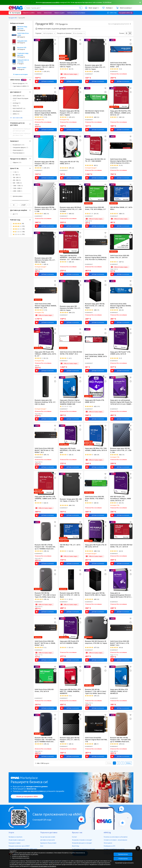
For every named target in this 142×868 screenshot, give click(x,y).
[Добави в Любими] (55, 40)
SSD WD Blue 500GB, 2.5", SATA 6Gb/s (121, 208)
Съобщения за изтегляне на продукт (83, 849)
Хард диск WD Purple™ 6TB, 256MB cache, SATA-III (120, 353)
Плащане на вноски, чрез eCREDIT (19, 846)
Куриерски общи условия (48, 843)
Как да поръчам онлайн (47, 837)
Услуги (11, 832)
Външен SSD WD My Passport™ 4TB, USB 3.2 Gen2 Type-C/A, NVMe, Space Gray (45, 595)
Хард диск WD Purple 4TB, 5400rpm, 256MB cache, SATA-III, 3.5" (45, 354)
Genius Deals (48, 13)
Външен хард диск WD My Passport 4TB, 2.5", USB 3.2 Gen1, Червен (69, 113)
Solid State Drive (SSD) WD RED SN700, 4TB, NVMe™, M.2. (71, 353)
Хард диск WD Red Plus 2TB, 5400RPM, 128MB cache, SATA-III (46, 498)
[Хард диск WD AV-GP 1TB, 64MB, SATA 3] (71, 147)
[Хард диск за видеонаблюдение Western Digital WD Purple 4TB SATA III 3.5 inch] (121, 579)
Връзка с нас (77, 832)
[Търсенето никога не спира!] (16, 8)
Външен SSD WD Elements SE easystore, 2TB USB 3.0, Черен (96, 642)
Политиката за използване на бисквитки (43, 866)
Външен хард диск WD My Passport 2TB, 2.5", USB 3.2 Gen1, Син (44, 163)
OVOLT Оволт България (20, 99)
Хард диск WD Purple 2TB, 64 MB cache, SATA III (95, 546)
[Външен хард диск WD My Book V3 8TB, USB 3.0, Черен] (96, 579)
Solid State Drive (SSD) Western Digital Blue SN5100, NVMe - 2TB (120, 65)
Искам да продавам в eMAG (27, 796)
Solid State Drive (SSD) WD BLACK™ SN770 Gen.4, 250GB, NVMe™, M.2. (45, 643)
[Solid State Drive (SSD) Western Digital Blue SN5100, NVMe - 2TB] (121, 49)
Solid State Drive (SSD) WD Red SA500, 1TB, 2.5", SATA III (121, 546)
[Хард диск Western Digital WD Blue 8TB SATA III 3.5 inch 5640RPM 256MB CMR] (71, 386)
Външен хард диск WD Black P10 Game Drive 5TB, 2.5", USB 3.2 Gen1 (70, 209)
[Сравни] (55, 44)
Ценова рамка (17, 196)
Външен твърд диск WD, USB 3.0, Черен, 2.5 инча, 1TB (71, 500)
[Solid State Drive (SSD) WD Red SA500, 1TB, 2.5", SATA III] (121, 531)
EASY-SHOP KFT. (19, 108)
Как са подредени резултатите (118, 24)
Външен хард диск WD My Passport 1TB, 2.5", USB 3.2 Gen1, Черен (44, 67)
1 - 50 (16, 172)
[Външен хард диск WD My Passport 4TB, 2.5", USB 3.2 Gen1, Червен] (71, 97)
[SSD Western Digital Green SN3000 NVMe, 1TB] (96, 97)
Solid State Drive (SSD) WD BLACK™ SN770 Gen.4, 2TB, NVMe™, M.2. (119, 643)
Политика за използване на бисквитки (115, 837)
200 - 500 (17, 180)
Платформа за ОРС (109, 846)
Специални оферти (20, 147)
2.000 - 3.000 (17, 191)
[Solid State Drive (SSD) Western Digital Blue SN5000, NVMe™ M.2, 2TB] (121, 290)
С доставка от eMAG (21, 86)
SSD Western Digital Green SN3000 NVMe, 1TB (94, 112)
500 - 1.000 (17, 183)
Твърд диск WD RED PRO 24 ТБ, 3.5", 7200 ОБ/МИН (95, 160)
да (15, 214)
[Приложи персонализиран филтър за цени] (29, 205)
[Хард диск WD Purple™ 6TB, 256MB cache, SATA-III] (121, 338)
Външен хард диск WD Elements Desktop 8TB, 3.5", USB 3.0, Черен (70, 65)
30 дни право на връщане (17, 840)
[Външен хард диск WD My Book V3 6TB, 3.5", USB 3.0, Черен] (96, 290)
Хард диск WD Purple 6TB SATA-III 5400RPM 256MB (69, 642)
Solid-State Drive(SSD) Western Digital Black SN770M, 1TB (96, 740)
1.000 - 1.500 (18, 185)
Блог (41, 846)
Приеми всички (123, 854)
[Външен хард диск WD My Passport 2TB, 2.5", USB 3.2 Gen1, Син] (46, 147)
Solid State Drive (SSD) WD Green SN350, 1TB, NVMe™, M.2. (94, 498)
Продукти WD (13, 18)
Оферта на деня (59, 13)
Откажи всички (123, 858)
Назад (109, 763)
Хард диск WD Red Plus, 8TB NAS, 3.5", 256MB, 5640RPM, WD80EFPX (70, 691)
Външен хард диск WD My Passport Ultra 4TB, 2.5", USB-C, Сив (45, 209)
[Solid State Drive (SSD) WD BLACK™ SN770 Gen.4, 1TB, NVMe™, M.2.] (46, 434)
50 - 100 (16, 175)
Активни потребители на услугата (114, 849)
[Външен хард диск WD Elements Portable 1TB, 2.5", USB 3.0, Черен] (71, 291)
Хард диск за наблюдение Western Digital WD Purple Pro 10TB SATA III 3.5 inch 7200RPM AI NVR (121, 402)
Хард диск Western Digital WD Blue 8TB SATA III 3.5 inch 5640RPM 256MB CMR (70, 402)
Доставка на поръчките (47, 840)
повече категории (21, 74)
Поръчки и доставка (48, 832)
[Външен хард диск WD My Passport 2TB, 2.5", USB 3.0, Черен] (71, 724)
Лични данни (108, 843)
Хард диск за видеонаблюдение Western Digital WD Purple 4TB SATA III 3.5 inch (121, 595)
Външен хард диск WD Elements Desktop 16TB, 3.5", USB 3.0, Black (45, 402)
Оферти (17, 162)
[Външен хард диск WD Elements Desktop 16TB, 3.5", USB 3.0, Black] (46, 386)
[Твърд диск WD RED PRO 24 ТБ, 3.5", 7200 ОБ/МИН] (96, 145)
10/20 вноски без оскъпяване (76, 13)
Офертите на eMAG (29, 13)
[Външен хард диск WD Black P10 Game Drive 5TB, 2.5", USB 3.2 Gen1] (71, 193)
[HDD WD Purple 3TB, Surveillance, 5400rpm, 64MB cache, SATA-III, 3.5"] (121, 483)
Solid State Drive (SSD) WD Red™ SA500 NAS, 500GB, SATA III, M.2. (96, 356)
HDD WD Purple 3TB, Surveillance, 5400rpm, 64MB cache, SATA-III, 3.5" (120, 498)
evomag (16, 103)
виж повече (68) (17, 118)
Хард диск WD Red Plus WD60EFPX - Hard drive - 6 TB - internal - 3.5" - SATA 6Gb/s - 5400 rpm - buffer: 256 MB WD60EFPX (71, 257)
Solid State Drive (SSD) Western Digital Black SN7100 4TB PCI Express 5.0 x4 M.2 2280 (121, 161)
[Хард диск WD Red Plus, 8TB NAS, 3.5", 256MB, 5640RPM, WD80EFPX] (71, 676)
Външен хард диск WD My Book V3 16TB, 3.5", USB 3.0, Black (70, 595)
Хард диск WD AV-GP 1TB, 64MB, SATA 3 (69, 163)
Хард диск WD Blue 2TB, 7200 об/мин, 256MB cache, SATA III (96, 449)
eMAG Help (113, 13)
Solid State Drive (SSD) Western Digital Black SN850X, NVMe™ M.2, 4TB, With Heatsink (46, 113)
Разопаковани (18, 153)
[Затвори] (140, 2)
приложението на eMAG (50, 2)
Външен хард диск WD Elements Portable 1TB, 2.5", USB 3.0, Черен (70, 308)
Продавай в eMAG (124, 13)
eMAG (16, 114)
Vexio (16, 106)
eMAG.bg (107, 832)
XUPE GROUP (18, 96)
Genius (39, 13)
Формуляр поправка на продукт (82, 840)
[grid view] (130, 33)
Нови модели (18, 150)
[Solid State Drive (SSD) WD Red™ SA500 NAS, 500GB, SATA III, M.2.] (96, 340)
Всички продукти (20, 83)
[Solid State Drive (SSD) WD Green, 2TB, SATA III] (46, 676)
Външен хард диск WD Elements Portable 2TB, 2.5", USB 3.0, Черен (95, 67)
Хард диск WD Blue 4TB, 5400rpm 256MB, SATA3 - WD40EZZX (119, 691)
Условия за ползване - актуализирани (115, 840)
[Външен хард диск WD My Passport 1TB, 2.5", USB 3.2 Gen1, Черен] (46, 50)
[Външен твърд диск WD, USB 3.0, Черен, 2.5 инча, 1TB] (71, 484)
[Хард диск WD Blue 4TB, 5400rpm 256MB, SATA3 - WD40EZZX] (121, 676)
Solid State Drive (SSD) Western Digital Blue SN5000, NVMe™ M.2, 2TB (120, 306)
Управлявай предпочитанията (123, 863)
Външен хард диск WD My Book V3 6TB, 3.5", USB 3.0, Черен (95, 306)
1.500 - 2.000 (17, 188)
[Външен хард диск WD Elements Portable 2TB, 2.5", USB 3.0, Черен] (96, 50)
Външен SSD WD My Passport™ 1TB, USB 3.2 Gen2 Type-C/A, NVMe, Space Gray (95, 691)
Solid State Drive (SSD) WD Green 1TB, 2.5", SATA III (119, 256)
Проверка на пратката (15, 837)
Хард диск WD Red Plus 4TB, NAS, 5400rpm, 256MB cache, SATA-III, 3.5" (120, 113)
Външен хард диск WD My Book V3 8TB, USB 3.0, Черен (95, 594)
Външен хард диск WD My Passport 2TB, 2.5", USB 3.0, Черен (70, 740)
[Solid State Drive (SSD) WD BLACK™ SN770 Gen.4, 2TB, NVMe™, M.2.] (121, 627)
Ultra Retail (17, 111)
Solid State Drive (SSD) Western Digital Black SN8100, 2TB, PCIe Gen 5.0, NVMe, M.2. (96, 257)
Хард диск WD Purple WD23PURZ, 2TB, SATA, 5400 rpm (70, 450)
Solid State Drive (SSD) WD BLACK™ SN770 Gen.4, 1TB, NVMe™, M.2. (44, 450)
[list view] (126, 33)
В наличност (18, 145)
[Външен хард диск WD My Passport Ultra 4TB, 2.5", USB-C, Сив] (46, 193)
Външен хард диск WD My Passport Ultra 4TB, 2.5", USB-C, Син (121, 450)
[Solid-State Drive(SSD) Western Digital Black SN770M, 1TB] (96, 724)
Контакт (74, 837)
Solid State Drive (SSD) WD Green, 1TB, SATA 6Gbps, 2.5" (95, 208)
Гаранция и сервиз (14, 843)
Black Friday (75, 846)
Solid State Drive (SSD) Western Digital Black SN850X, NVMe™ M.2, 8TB (46, 306)
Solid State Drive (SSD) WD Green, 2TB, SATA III (44, 690)
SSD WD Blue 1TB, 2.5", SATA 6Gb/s (70, 546)
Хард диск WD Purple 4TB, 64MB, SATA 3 (94, 401)
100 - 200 (17, 177)
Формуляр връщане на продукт (82, 843)
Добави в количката (47, 81)
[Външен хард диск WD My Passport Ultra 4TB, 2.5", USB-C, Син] (121, 434)
